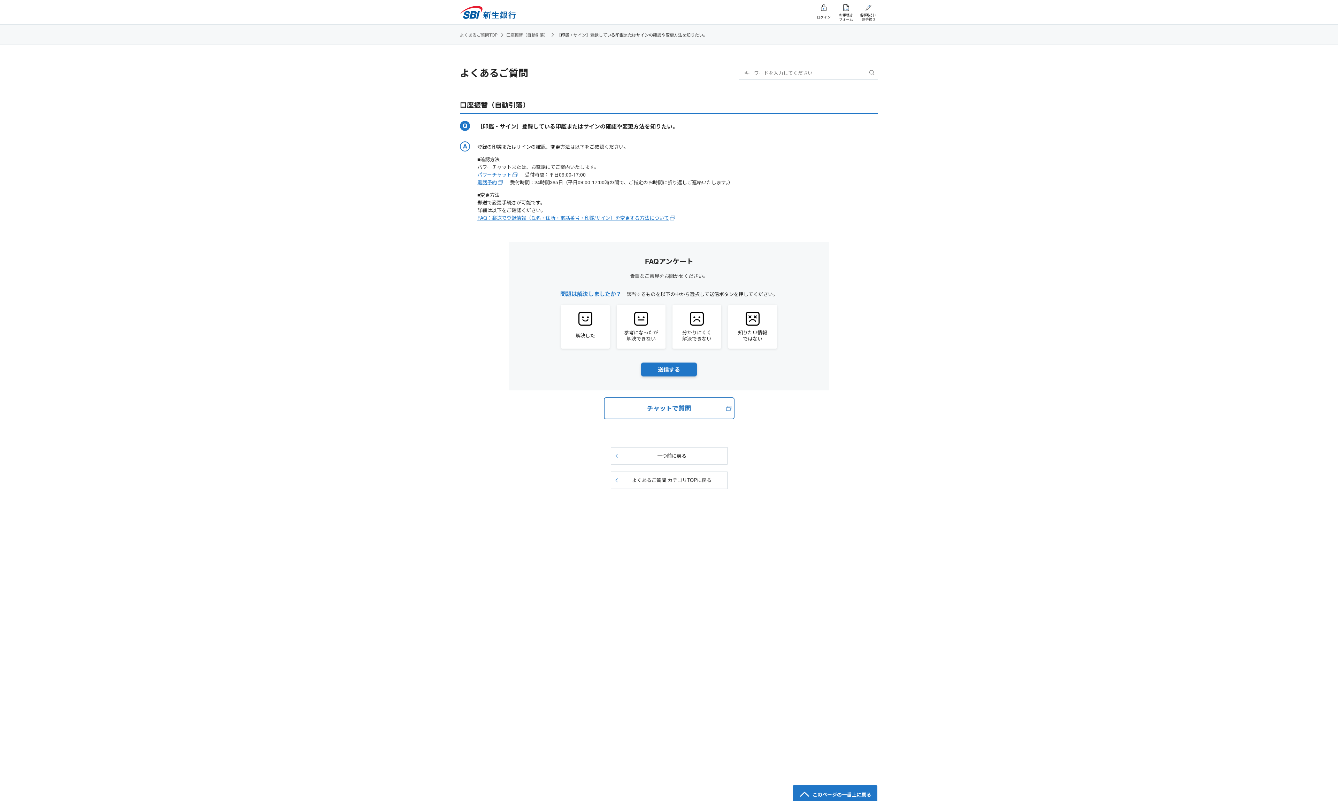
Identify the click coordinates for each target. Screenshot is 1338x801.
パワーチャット (494, 174)
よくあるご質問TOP (479, 35)
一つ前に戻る (671, 455)
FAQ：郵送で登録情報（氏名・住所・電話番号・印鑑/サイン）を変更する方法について (573, 217)
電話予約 (487, 182)
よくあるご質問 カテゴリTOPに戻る (672, 479)
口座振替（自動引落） (527, 35)
